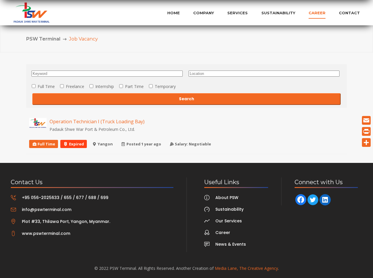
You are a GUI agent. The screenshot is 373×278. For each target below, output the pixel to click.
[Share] (366, 142)
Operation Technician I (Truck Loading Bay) (97, 121)
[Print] (366, 131)
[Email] (366, 120)
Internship (104, 86)
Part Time (134, 86)
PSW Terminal (43, 39)
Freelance (74, 86)
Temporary (165, 86)
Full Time (45, 86)
